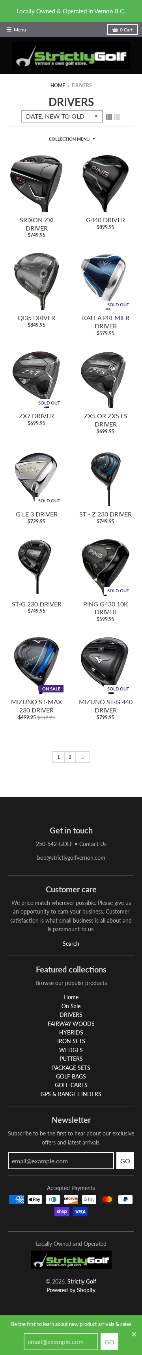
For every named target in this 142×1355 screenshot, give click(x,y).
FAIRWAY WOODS (71, 1023)
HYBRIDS (71, 1032)
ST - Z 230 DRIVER (105, 514)
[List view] (117, 117)
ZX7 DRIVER (36, 415)
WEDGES (71, 1050)
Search (71, 943)
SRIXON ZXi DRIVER (37, 224)
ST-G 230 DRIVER (37, 604)
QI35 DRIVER (36, 317)
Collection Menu (69, 138)
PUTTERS (71, 1058)
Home (57, 85)
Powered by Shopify (71, 1290)
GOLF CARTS (71, 1085)
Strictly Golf (81, 1281)
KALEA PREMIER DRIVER (105, 322)
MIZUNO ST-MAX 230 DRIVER (36, 706)
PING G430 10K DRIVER (105, 608)
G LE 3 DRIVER (37, 514)
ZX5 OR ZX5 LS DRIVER (105, 420)
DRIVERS (71, 1014)
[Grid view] (109, 117)
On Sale (71, 1006)
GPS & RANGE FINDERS (71, 1094)
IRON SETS (71, 1041)
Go (109, 1342)
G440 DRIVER (105, 219)
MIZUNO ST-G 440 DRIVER (106, 706)
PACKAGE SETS (71, 1067)
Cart (126, 30)
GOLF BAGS (71, 1076)
